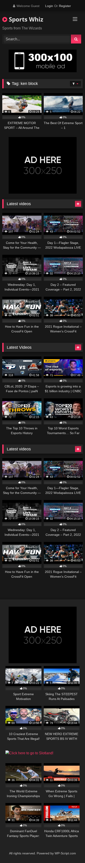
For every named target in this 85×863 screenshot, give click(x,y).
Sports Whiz (25, 19)
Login (49, 6)
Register (65, 6)
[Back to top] (71, 849)
